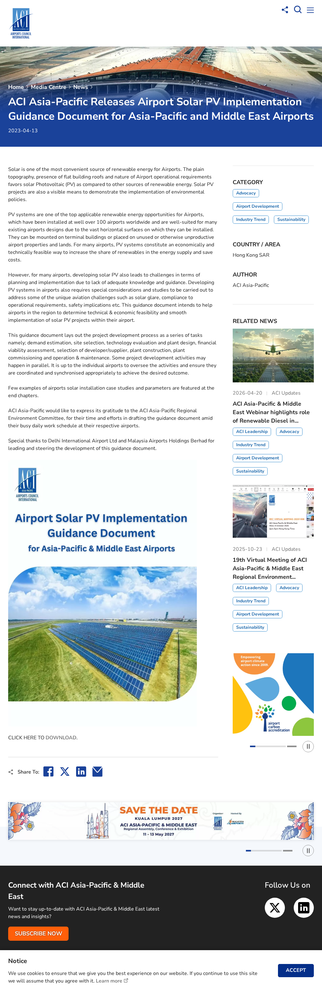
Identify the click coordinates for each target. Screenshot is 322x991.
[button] (268, 746)
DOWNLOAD (61, 737)
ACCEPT (296, 970)
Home (16, 87)
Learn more (109, 980)
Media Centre (48, 87)
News (80, 87)
